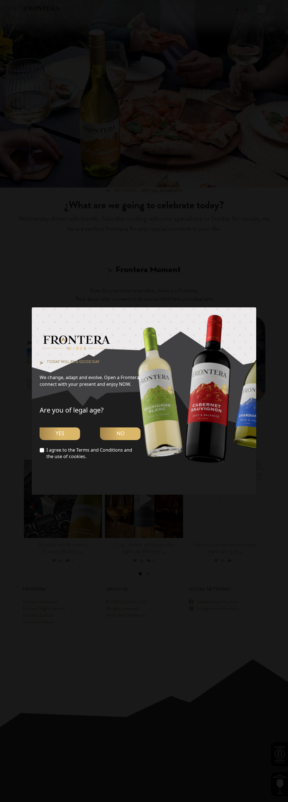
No (120, 433)
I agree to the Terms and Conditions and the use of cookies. (89, 453)
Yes (60, 433)
